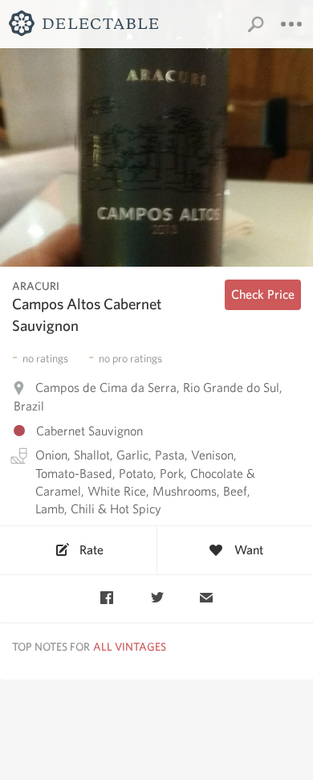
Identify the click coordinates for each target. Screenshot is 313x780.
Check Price (263, 294)
